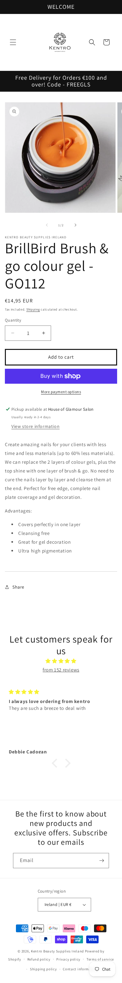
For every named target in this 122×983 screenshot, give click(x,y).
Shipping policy (43, 969)
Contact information (80, 969)
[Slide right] (75, 225)
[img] (61, 661)
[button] (13, 42)
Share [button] (18, 587)
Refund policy (38, 959)
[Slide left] (47, 225)
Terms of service (100, 959)
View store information (35, 426)
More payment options (61, 391)
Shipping (33, 309)
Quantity (13, 320)
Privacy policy (68, 959)
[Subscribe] (101, 860)
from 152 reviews (61, 670)
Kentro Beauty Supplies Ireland (57, 951)
